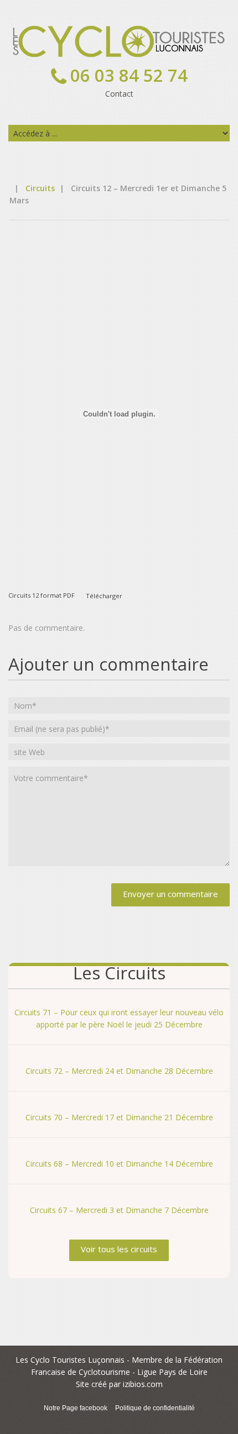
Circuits (40, 188)
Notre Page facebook (75, 1408)
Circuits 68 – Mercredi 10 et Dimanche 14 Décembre (119, 1163)
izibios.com (143, 1384)
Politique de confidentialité (155, 1408)
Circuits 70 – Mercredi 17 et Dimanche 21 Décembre (119, 1117)
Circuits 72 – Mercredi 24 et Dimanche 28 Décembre (119, 1071)
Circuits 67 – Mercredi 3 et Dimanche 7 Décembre (119, 1210)
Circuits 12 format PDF (41, 595)
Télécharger (104, 595)
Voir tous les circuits (119, 1248)
